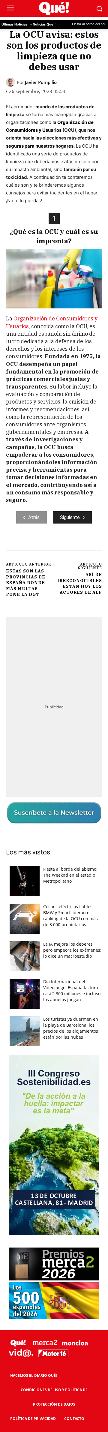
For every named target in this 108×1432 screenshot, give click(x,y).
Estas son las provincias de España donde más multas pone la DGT (25, 582)
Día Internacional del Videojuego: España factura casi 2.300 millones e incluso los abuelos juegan (71, 990)
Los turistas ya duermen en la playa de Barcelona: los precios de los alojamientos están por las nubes (70, 1028)
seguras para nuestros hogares (40, 146)
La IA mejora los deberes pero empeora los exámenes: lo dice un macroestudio (72, 950)
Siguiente (70, 517)
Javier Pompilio (41, 82)
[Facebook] (31, 544)
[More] (86, 544)
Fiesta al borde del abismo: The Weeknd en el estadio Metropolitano (70, 875)
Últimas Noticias (14, 24)
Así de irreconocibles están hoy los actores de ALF (79, 583)
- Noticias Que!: (43, 24)
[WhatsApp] (72, 544)
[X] (45, 544)
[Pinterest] (58, 544)
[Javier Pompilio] (11, 82)
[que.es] (54, 8)
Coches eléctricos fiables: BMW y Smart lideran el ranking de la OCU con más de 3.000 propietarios (70, 915)
